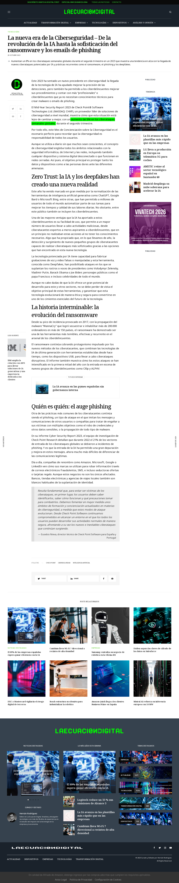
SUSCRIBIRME (70, 475)
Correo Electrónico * (71, 429)
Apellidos (65, 450)
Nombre (64, 440)
